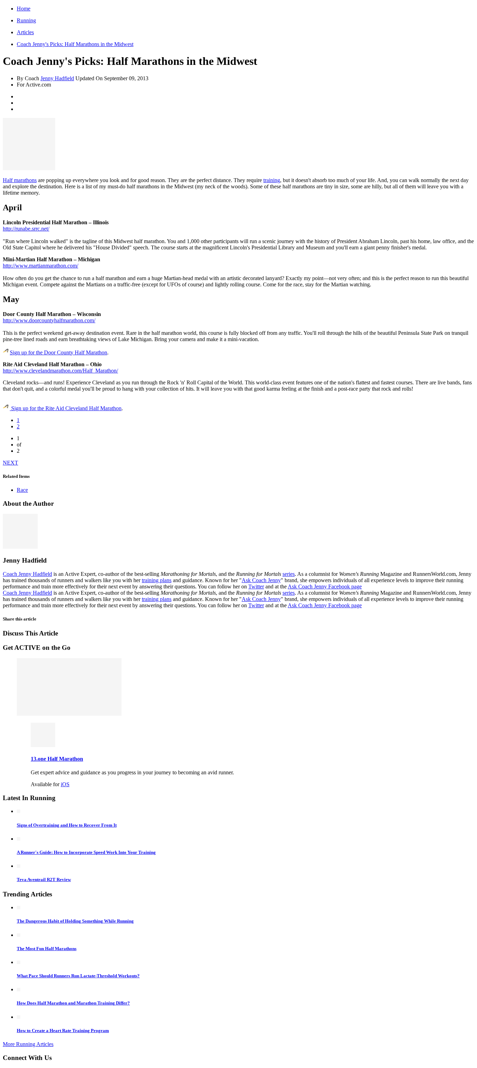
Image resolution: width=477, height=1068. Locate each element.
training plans (156, 580)
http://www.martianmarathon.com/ (40, 266)
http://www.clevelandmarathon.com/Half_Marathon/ (60, 371)
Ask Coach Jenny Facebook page (325, 586)
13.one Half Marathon (57, 759)
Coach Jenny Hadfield (27, 574)
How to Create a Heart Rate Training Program (63, 1030)
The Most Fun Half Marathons (46, 948)
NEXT (10, 463)
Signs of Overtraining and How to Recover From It (67, 825)
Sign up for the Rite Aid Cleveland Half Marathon (66, 408)
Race (22, 490)
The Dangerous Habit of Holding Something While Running (75, 921)
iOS (65, 784)
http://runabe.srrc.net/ (26, 229)
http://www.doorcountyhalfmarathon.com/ (49, 320)
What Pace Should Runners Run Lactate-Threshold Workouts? (78, 975)
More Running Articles (28, 1044)
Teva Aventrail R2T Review (44, 879)
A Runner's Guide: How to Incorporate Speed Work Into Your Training (86, 852)
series (288, 574)
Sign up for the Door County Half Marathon (58, 352)
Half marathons (20, 180)
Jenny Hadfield (57, 78)
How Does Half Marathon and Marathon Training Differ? (73, 1003)
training (271, 180)
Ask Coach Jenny (261, 580)
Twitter (256, 586)
